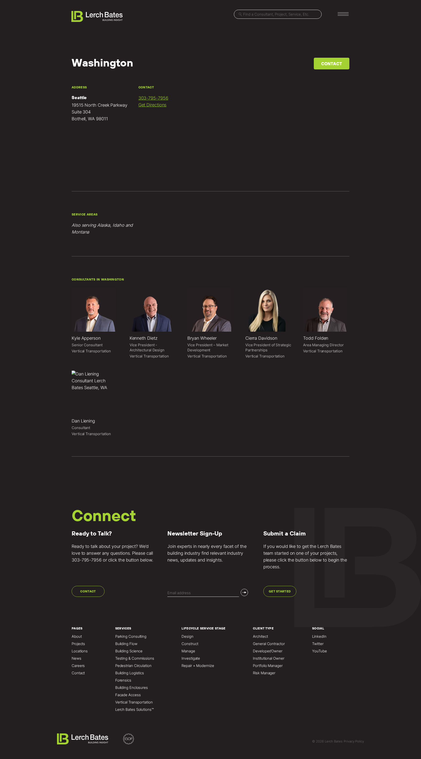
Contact (331, 63)
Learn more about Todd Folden (326, 324)
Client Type (263, 628)
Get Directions (152, 104)
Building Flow (126, 644)
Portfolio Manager (267, 666)
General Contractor (269, 644)
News (76, 658)
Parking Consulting (130, 636)
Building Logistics (129, 673)
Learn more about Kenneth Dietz (153, 324)
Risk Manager (264, 673)
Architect (260, 636)
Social (318, 628)
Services (123, 628)
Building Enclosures (131, 687)
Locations (80, 651)
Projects (78, 644)
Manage (188, 651)
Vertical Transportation (134, 702)
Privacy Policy (354, 741)
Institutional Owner (268, 658)
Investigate (191, 658)
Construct (190, 644)
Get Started (280, 591)
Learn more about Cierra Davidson (268, 324)
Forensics (123, 680)
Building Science (129, 651)
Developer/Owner (267, 651)
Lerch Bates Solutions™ (134, 709)
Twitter (317, 644)
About (77, 636)
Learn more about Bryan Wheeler (210, 324)
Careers (78, 666)
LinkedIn (319, 636)
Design (187, 636)
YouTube (319, 651)
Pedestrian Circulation (133, 666)
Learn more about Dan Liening (95, 404)
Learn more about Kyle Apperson (95, 324)
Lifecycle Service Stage (203, 628)
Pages (77, 628)
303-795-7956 (153, 98)
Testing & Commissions (134, 658)
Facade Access (128, 695)
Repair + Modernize (198, 666)
